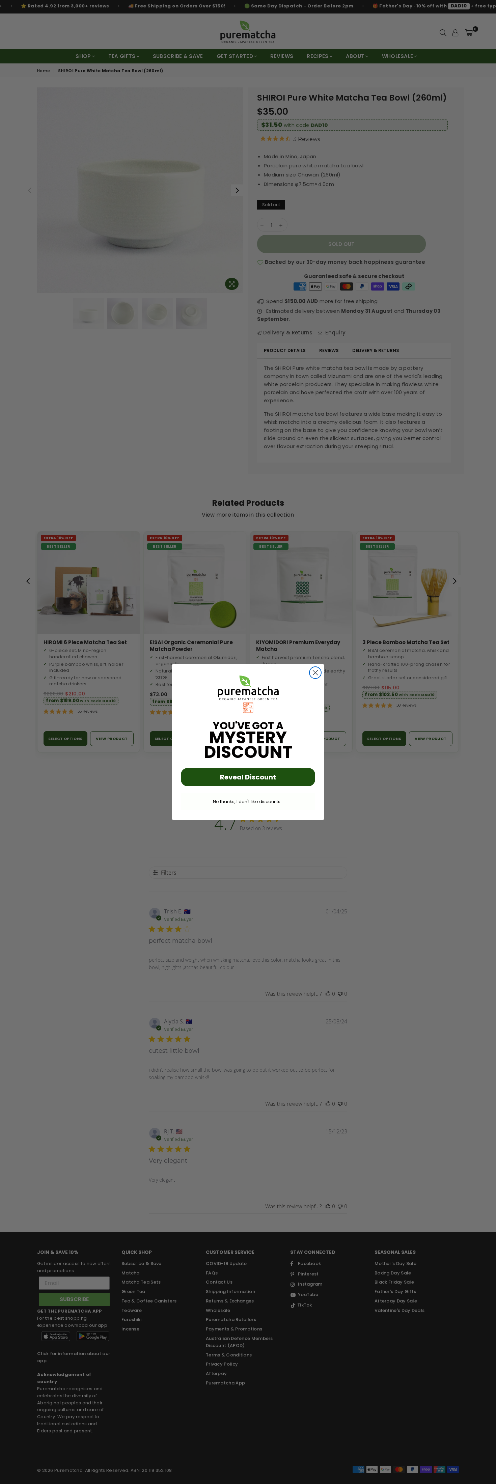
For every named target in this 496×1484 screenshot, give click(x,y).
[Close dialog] (315, 673)
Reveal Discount (248, 777)
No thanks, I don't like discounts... (248, 801)
